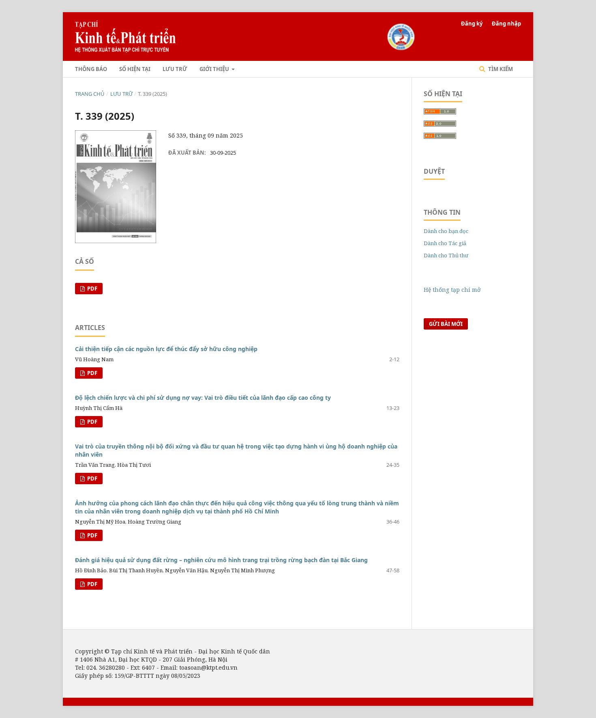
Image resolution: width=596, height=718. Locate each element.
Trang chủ (90, 93)
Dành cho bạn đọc (446, 231)
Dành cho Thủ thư (446, 255)
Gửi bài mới (446, 324)
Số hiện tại (134, 69)
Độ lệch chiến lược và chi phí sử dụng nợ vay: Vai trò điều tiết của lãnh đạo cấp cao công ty (203, 397)
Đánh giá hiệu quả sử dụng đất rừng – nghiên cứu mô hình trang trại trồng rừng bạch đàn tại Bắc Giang (221, 560)
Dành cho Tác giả (445, 243)
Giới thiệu (214, 69)
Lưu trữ (175, 69)
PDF (91, 288)
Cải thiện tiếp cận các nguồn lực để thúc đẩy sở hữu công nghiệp (166, 349)
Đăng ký (471, 23)
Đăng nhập (506, 23)
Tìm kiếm (500, 69)
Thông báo (91, 69)
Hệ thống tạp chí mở (452, 289)
